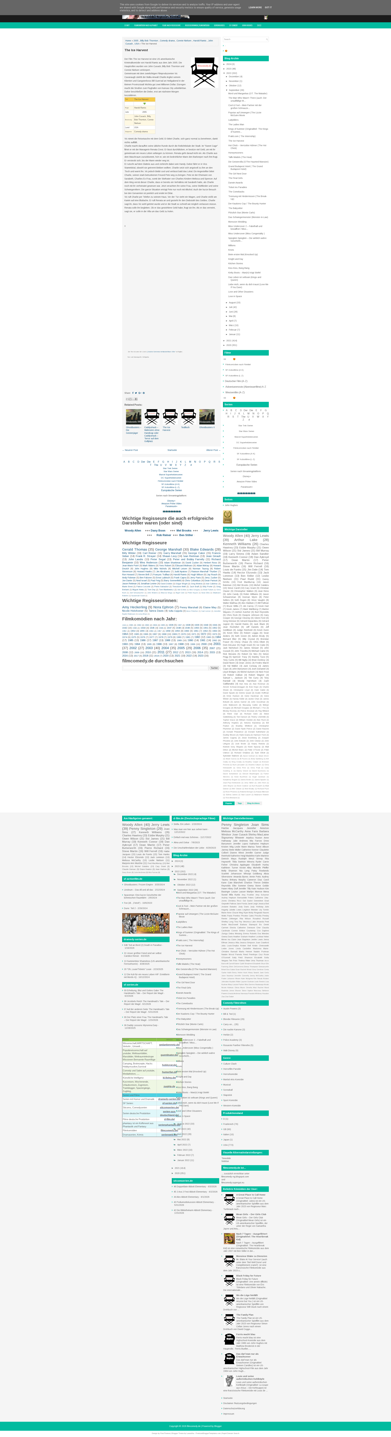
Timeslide (226, 1158)
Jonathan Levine (149, 583)
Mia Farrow (152, 872)
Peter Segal (158, 559)
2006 (197, 648)
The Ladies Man (236, 124)
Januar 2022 (183, 1160)
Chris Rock (232, 615)
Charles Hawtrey (132, 835)
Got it (268, 7)
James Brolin (245, 780)
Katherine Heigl (238, 856)
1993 (125, 644)
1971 (193, 634)
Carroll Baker (234, 963)
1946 (161, 628)
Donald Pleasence (235, 732)
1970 (183, 634)
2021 (177, 655)
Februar (233, 330)
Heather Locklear (255, 937)
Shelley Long (227, 922)
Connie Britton (238, 931)
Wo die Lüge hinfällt (247, 1295)
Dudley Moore (229, 735)
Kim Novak (258, 978)
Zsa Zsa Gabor (227, 996)
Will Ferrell (255, 566)
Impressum (148, 31)
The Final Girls (235, 178)
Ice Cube (260, 645)
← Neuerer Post (130, 450)
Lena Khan (142, 614)
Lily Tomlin (264, 910)
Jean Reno (263, 591)
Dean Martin (241, 560)
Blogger (218, 1426)
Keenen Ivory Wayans (233, 747)
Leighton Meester (250, 910)
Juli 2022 (182, 1129)
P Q (207, 461)
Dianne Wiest (237, 852)
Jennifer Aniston (258, 828)
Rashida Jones (227, 990)
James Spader (260, 780)
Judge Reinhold (244, 630)
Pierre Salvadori (161, 587)
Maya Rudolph (239, 858)
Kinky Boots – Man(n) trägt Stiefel (244, 272)
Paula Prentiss (233, 916)
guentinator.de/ (169, 1055)
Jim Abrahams (163, 571)
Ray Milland (263, 711)
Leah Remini (259, 981)
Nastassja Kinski (262, 984)
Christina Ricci (234, 901)
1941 (214, 625)
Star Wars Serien (171, 471)
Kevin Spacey (254, 747)
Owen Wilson (130, 838)
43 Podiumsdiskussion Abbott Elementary (194, 1202)
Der (143, 461)
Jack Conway (250, 666)
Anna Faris (251, 831)
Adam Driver (264, 756)
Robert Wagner (256, 675)
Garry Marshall (172, 553)
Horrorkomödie (230, 1074)
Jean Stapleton (243, 940)
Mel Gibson (236, 789)
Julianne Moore (233, 978)
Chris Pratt (255, 768)
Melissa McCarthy (131, 860)
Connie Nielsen (184, 40)
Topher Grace (229, 720)
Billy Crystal (249, 639)
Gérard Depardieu (249, 621)
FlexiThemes (165, 1433)
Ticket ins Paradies (237, 187)
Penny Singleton (142, 829)
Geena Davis (227, 937)
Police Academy (230, 1040)
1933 (147, 625)
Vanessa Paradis (248, 993)
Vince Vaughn (258, 600)
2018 (145, 655)
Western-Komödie (232, 1105)
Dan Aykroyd (261, 557)
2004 (165, 648)
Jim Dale (252, 569)
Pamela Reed (241, 954)
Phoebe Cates (247, 916)
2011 (160, 652)
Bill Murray (262, 550)
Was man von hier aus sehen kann (190, 829)
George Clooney (242, 618)
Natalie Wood (227, 954)
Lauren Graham (247, 981)
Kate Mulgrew (247, 978)
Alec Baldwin (247, 603)
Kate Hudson (258, 888)
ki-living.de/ (169, 1077)
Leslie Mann (241, 846)
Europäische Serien (171, 490)
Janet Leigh (253, 904)
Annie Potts (255, 876)
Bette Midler (235, 850)
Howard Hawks (144, 571)
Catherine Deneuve (246, 928)
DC (163, 478)
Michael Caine (258, 651)
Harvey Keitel (238, 699)
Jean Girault (213, 556)
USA (137, 43)
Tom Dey (151, 590)
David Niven (229, 663)
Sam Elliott (260, 753)
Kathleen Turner (229, 867)
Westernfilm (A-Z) (235, 392)
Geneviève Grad (261, 901)
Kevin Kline (233, 633)
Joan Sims (260, 825)
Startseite (172, 450)
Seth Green (241, 636)
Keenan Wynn (250, 597)
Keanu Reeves (258, 744)
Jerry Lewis (210, 530)
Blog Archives (253, 803)
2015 (212, 652)
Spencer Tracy (240, 657)
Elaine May (210, 607)
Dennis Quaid (245, 693)
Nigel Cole (180, 593)
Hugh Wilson (197, 574)
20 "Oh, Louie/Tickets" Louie (137, 969)
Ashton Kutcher (242, 612)
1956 (151, 631)
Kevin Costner (242, 786)
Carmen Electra (228, 928)
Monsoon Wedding (237, 222)
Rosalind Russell (261, 919)
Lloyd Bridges (229, 672)
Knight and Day (235, 259)
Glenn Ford (259, 618)
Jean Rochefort (231, 627)
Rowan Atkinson (262, 792)
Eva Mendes (263, 934)
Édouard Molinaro (183, 565)
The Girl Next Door (237, 173)
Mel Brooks (184, 530)
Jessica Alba (233, 943)
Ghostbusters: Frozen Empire (138, 884)
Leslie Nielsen (156, 860)
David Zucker (192, 562)
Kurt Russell (257, 786)
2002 (133, 648)
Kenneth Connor (238, 557)
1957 (159, 631)
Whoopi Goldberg (253, 873)
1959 (177, 631)
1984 (218, 637)
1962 (205, 631)
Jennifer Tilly (245, 888)
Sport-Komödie (230, 1100)
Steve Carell (234, 588)
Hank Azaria (244, 735)
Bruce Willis (232, 606)
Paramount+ (171, 506)
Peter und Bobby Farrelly (188, 559)
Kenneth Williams (237, 544)
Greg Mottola (196, 584)
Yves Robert (165, 565)
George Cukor (196, 553)
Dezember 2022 (185, 874)
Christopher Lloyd (242, 690)
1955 (142, 631)
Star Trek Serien (170, 468)
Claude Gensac (129, 869)
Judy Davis (243, 907)
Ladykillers (233, 120)
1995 (149, 644)
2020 (165, 655)
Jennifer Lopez (240, 843)
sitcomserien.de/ (169, 1107)
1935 (163, 625)
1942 (124, 628)
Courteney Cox (253, 931)
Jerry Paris (195, 577)
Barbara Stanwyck (248, 925)
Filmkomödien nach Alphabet (146, 25)
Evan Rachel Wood (243, 969)
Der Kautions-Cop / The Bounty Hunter (247, 203)
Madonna (257, 949)
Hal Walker (232, 666)
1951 (205, 628)
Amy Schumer (262, 895)
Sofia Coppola (175, 611)
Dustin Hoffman (262, 693)
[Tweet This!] (136, 393)
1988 (167, 640)
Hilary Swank (253, 972)
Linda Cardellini (243, 949)
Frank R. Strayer (146, 556)
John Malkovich (230, 705)
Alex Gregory (194, 590)
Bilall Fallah (208, 590)
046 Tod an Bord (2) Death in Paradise (143, 945)
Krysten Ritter (234, 981)
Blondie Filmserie (231, 1019)
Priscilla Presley (262, 916)
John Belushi (240, 741)
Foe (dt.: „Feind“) (132, 903)
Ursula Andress (234, 993)
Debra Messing (235, 934)
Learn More (255, 7)
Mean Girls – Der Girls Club (251, 1214)
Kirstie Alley (246, 867)
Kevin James (233, 609)
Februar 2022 (184, 1155)
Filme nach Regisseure (171, 25)
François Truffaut (161, 574)
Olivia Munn (240, 987)
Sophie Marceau (254, 990)
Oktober (233, 85)
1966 (145, 634)
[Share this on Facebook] (133, 393)
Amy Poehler (248, 895)
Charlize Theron (252, 882)
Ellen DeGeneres (236, 967)
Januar (232, 334)
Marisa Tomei (254, 846)
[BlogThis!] (130, 399)
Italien (226, 1134)
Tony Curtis (228, 660)
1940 (205, 625)
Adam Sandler (260, 553)
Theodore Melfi (179, 587)
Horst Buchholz (240, 777)
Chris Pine (241, 768)
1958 (168, 631)
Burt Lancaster (239, 765)
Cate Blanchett (235, 882)
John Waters (152, 593)
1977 (151, 637)
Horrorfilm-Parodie (232, 1069)
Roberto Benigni (246, 792)
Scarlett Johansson (231, 873)
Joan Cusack (240, 834)
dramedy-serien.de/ (169, 1099)
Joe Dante (127, 580)
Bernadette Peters (245, 898)
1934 (155, 625)
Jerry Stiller (249, 783)
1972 (203, 634)
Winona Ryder (254, 861)
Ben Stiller (186, 535)
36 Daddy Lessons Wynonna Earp (140, 1025)
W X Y (176, 465)
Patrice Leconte (143, 587)
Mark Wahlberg (250, 609)
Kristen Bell (245, 946)
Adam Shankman (172, 562)
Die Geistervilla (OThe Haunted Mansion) (248, 162)
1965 (136, 634)
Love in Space (235, 296)
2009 (136, 652)
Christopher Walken (244, 591)
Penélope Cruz (256, 954)
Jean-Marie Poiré (130, 565)
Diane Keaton (146, 869)
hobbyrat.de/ (169, 1065)
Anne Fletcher (192, 611)
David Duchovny (259, 771)
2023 (200, 655)
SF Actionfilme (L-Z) (171, 487)
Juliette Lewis (235, 910)
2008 (125, 652)
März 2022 (182, 1150)
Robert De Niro (250, 654)
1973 (214, 634)
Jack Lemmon (157, 857)
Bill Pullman (263, 603)
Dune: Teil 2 (130, 908)
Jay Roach (212, 574)
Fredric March (262, 663)
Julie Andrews (139, 872)
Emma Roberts (250, 934)
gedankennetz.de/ (169, 1044)
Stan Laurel (246, 795)
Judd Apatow (180, 571)
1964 (125, 634)
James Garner (240, 702)
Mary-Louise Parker (236, 984)
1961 (196, 631)
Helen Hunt (242, 972)
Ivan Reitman (191, 556)
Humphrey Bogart (230, 780)
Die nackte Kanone (232, 1029)
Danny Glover (242, 771)
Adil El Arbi (181, 590)
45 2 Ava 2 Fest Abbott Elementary (190, 1192)
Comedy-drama (167, 40)
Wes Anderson (148, 562)
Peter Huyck (193, 593)
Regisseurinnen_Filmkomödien (197, 25)
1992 (214, 640)
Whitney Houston (262, 993)
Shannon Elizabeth (253, 958)
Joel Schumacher (137, 593)
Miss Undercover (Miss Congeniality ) (246, 233)
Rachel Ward (263, 987)
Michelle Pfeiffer (261, 867)
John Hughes (247, 25)
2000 (204, 644)
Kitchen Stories (235, 263)
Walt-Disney (229, 1050)
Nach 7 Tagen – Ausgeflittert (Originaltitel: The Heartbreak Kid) (252, 1237)
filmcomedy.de (194, 1426)
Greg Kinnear (229, 621)
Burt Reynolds (262, 612)
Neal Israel (141, 580)
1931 (131, 625)
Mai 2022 (182, 1139)
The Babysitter (235, 208)
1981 (187, 637)
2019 (156, 656)
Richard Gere (251, 714)
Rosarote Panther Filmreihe (236, 1045)
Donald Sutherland (256, 732)
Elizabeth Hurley (260, 865)
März (231, 325)
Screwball (228, 1090)
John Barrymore (240, 669)
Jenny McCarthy (257, 976)
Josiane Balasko (229, 907)
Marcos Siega (166, 593)
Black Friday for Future (248, 1275)
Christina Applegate (240, 865)
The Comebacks (236, 191)
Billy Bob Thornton (149, 40)
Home (128, 40)
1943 (135, 628)
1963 (214, 631)
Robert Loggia (251, 633)
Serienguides (219, 25)
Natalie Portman (261, 952)
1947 (169, 628)
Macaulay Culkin (250, 705)
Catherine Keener (250, 850)
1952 (214, 628)
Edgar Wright (181, 584)
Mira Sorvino (250, 984)
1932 (139, 625)
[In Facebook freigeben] (136, 399)
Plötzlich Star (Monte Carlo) (241, 212)
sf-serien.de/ (169, 1103)
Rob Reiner (164, 535)
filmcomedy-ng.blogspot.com (235, 1176)
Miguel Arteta (138, 590)
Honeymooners (235, 153)
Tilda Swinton (239, 861)
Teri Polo (233, 961)
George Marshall (168, 549)
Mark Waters (149, 565)
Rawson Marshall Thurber (204, 571)
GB (224, 1129)
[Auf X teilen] (133, 399)
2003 (149, 648)
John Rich (262, 783)
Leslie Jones (227, 949)
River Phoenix (231, 792)
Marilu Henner (245, 952)
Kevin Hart (263, 606)
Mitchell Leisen (179, 568)
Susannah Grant (138, 596)
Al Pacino (244, 759)
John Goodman (258, 702)
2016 (125, 655)
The (156, 465)
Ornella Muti (251, 987)
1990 (190, 640)
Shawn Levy (170, 556)
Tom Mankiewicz (166, 590)
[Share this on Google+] (140, 393)
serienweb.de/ (169, 1134)
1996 (159, 644)
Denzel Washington (251, 774)
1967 (154, 634)
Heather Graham (240, 937)
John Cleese (255, 741)
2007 (212, 648)
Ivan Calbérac (212, 584)
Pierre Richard (254, 563)
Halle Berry (232, 972)
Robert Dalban (235, 675)
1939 (196, 625)
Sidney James (232, 795)
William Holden (246, 720)
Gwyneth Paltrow (228, 904)
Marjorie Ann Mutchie (132, 863)
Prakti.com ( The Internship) (242, 136)
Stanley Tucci (258, 657)
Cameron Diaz (254, 879)
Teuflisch (185, 427)
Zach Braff (194, 587)
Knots (231, 250)
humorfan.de (169, 1072)
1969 (174, 634)
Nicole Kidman (227, 987)
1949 (187, 628)
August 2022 (183, 1124)
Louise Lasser (238, 891)
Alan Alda (243, 684)
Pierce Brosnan (247, 711)
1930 (124, 625)
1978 (160, 637)
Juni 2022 (182, 1134)
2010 (148, 652)
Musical (227, 1084)
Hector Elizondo (246, 572)
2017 (136, 656)
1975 (133, 637)
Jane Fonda (242, 904)
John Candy (233, 594)
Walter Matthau (230, 603)
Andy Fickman (129, 577)
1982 (197, 637)
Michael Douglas (241, 708)
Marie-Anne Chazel (229, 913)
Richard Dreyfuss (242, 753)
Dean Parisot (211, 580)
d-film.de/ (169, 1119)
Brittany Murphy (238, 879)
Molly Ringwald (255, 913)
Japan (226, 1139)
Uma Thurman (257, 961)
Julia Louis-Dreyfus (230, 946)
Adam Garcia (231, 759)
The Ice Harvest (136, 50)
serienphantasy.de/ (169, 1125)
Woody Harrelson (247, 681)
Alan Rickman (259, 684)
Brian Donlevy (258, 660)
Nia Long (244, 870)
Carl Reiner (150, 553)
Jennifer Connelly (241, 976)
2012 (175, 652)
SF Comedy (233, 25)
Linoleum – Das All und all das (138, 890)
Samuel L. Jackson (233, 678)
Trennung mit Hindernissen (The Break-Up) (198, 1008)
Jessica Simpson (247, 943)
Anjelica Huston (254, 837)
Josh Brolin (240, 744)
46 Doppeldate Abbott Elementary (190, 1186)
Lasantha (190, 1433)
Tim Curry (253, 678)
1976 (142, 637)
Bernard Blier (230, 639)
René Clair (232, 714)
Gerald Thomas (134, 549)
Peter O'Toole (254, 750)
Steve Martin (231, 566)
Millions (232, 245)
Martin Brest (127, 587)
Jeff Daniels (252, 627)
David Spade (229, 693)
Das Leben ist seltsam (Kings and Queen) (197, 1097)
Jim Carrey (248, 606)
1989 (179, 640)
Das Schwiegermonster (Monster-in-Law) (248, 217)
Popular (228, 803)
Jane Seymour (227, 976)
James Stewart (251, 648)
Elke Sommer (239, 885)
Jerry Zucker (211, 577)
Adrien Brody (258, 636)
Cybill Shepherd (246, 963)
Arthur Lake (245, 540)
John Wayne (228, 786)
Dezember (234, 76)
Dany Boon (158, 530)
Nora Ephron (163, 607)
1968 (164, 634)
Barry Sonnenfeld (172, 580)
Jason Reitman (129, 583)
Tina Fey (238, 922)
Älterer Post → (213, 450)
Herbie (226, 1034)
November (234, 81)
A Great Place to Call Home (250, 1195)
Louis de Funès (232, 569)
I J (175, 461)
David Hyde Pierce (243, 729)
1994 (137, 644)
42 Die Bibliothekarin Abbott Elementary (193, 1210)
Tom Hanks (164, 854)
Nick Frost (264, 672)
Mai (231, 316)
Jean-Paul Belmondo (231, 783)
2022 (259, 25)
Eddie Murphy (247, 547)
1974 (124, 637)
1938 (188, 625)
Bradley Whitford (244, 726)
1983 (208, 637)
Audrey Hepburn (228, 898)
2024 (229, 64)
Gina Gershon (258, 969)
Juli (231, 307)
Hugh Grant (246, 645)
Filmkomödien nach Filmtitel (170, 481)
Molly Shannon (229, 870)
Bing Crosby (237, 762)
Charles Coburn (254, 765)
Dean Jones (245, 663)
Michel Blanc (238, 750)
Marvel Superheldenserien (171, 474)
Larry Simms (236, 553)
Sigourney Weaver (232, 837)
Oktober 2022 (184, 885)
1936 (171, 625)
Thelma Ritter (244, 961)
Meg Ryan (243, 913)
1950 (196, 628)
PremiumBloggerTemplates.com (208, 1433)
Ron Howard (128, 574)
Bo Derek (264, 925)
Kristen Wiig (227, 846)
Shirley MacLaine (258, 834)
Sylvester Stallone (231, 756)
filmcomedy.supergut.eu (232, 1182)
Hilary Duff (233, 888)
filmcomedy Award (131, 31)
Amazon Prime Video (171, 503)
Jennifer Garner (253, 852)
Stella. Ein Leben (182, 824)
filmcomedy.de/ (169, 1130)
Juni (231, 311)
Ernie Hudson (233, 696)
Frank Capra (180, 577)
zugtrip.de (169, 1086)
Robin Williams (250, 594)
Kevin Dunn (263, 630)
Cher (258, 928)
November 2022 (185, 879)
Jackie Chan (253, 699)
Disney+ (171, 501)
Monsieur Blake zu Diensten (251, 1256)
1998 (181, 644)
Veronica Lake (249, 922)
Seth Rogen (241, 600)
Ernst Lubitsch (163, 577)
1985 (130, 640)
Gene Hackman (252, 696)
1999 (192, 644)
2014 (200, 652)
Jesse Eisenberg (249, 738)
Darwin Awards (235, 182)
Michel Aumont (248, 672)
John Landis (135, 559)
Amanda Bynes (240, 876)
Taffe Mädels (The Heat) (240, 157)
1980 (178, 637)
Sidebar (225, 1161)
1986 (143, 640)
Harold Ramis (199, 40)
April (231, 321)
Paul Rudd (247, 579)
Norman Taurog (201, 568)
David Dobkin (166, 584)
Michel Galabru (261, 585)
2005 (135, 40)
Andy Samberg (257, 759)
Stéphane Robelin (261, 795)
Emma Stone (254, 885)
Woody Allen (133, 530)
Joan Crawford (262, 943)
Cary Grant (250, 588)
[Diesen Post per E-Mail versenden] (127, 399)
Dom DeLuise (229, 645)
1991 (202, 640)
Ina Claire (232, 940)
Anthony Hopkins (231, 723)
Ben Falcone (146, 577)
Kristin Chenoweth (260, 946)
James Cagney (230, 738)
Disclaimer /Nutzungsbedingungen (240, 1403)
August (232, 302)
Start (127, 25)
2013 (187, 652)
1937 (180, 625)
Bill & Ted (227, 1014)
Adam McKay (203, 565)
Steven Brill (143, 574)
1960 (186, 631)
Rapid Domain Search (230, 1433)
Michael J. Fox (259, 708)
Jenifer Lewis (257, 940)
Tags (240, 803)
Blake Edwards (202, 549)
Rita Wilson (245, 919)
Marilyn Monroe (254, 891)
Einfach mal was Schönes (186, 837)
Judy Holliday (256, 907)
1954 (132, 631)
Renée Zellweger (229, 919)
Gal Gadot (248, 901)
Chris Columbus (192, 580)
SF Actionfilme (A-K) (170, 484)
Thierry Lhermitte (258, 717)
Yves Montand (231, 798)
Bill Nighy (243, 660)
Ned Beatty (249, 789)
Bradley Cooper (251, 762)
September (234, 90)
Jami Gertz (264, 972)
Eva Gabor (231, 969)
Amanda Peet (263, 922)
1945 (152, 628)
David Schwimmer (230, 774)
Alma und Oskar (181, 842)
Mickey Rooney (230, 711)
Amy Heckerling (134, 607)
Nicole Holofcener (133, 610)
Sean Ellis (205, 593)
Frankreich (228, 1124)
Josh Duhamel (258, 669)
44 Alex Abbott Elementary (186, 1197)
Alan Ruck (261, 720)
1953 (124, 631)
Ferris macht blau (245, 1334)
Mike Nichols (160, 568)
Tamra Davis (156, 610)
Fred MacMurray (246, 582)
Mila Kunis (234, 894)
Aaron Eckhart (249, 756)
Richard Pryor (263, 789)
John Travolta (241, 651)
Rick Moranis (229, 654)
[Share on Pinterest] (143, 393)
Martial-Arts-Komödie (233, 1079)
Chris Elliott (259, 642)
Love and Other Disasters (240, 291)
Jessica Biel (263, 904)
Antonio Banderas (252, 723)
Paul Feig (155, 580)
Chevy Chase (241, 642)
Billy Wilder (129, 553)
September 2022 (185, 890)
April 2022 (182, 1144)
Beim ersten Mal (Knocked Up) (243, 254)
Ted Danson (242, 717)
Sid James (243, 550)
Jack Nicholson (230, 648)
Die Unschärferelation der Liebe (189, 848)
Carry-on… (228, 1024)
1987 (155, 640)
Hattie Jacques (232, 828)
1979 (169, 637)
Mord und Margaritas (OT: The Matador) (247, 93)
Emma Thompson (251, 967)
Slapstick (227, 1095)
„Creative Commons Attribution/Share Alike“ (161, 351)
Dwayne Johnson (250, 615)
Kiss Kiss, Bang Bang (238, 268)
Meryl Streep (256, 858)
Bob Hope (254, 687)
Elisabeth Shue (259, 963)
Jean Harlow (160, 869)
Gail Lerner (206, 611)
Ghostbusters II (207, 427)
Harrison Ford (260, 735)
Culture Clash (230, 1064)
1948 (178, 628)
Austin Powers (230, 1008)
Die (149, 461)
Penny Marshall (189, 607)
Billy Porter (207, 587)
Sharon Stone (240, 990)
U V (163, 465)
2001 (217, 644)
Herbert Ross (210, 562)
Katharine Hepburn (259, 843)
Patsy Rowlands (260, 870)
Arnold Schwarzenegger (234, 687)
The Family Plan (244, 1315)
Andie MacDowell (229, 925)
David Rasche (262, 729)
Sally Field (237, 958)
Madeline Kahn (253, 856)
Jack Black (259, 624)
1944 (143, 628)
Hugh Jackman (258, 777)
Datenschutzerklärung (234, 1408)
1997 (171, 644)
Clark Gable (259, 690)
